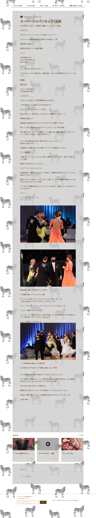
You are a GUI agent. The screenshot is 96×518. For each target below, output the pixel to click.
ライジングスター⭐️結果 (46, 453)
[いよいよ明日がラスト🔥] (23, 444)
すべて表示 (80, 435)
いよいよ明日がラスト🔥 (22, 453)
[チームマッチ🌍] (72, 444)
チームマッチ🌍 (68, 453)
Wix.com (76, 500)
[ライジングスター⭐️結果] (48, 444)
